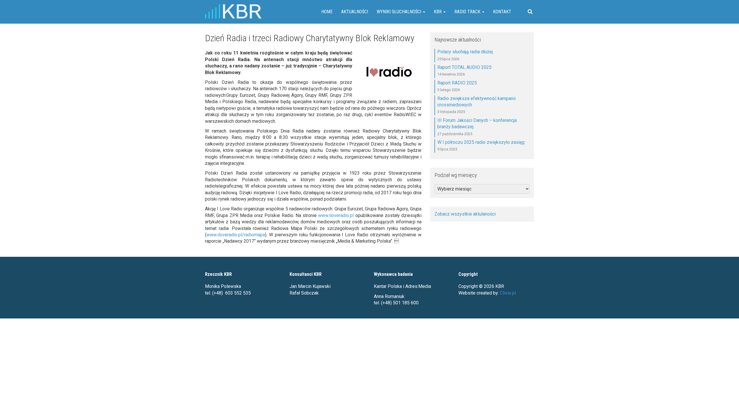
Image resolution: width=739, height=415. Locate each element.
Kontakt (502, 11)
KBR (438, 11)
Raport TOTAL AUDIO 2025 (464, 67)
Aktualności (354, 11)
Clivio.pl (508, 293)
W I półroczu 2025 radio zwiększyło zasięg (481, 142)
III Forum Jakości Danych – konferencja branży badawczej (477, 123)
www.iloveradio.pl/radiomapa (235, 234)
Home (327, 11)
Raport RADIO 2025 (457, 83)
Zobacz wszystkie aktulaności (465, 214)
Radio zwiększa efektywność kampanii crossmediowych (476, 101)
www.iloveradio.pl (336, 215)
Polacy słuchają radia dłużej (465, 51)
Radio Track (468, 11)
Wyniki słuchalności (399, 11)
